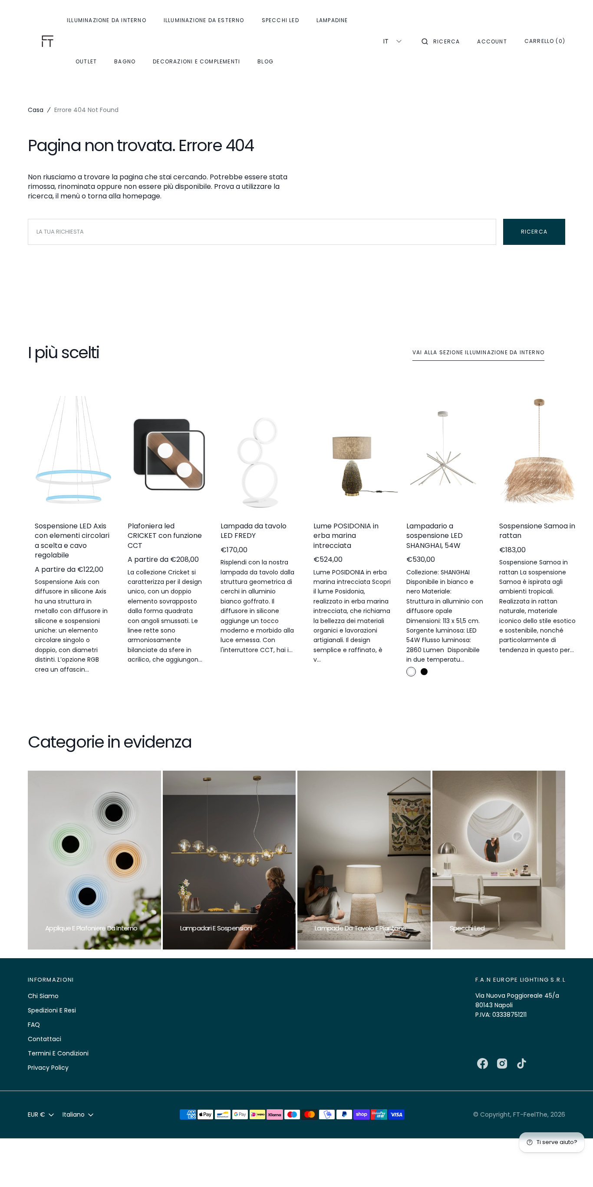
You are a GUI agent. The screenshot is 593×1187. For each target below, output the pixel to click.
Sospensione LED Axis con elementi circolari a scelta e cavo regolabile (72, 540)
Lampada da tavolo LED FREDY (254, 531)
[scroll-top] (573, 1167)
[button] (441, 41)
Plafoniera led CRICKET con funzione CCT (165, 536)
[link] (73, 455)
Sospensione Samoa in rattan (537, 531)
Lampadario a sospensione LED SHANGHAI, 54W (434, 536)
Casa (35, 110)
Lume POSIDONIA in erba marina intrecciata (346, 536)
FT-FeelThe (530, 1114)
